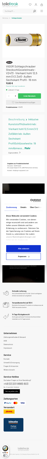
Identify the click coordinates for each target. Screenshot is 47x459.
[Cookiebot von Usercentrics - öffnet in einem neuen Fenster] (31, 200)
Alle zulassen (23, 248)
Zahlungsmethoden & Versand (15, 337)
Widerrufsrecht (9, 370)
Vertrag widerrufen (11, 391)
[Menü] (42, 10)
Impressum (8, 348)
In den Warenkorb (29, 96)
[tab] (23, 134)
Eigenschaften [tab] (13, 153)
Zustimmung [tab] (11, 207)
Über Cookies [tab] (36, 207)
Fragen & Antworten (11, 366)
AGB (5, 341)
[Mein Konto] (36, 4)
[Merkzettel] (30, 4)
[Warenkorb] (42, 4)
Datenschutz (8, 344)
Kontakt (7, 359)
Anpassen (22, 256)
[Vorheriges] (6, 40)
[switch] (5, 455)
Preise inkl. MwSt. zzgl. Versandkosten (15, 86)
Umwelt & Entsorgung (12, 362)
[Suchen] (34, 11)
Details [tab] (23, 207)
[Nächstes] (40, 40)
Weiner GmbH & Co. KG (33, 454)
